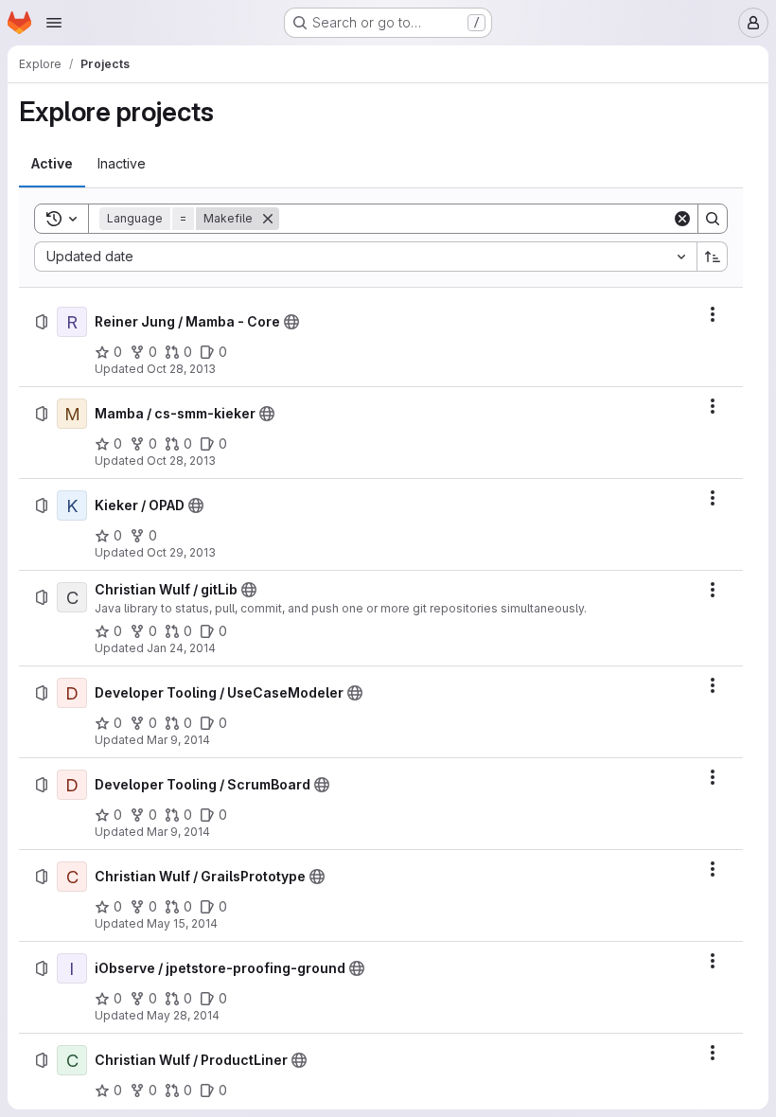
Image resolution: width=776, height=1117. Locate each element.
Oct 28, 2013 (181, 369)
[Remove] (267, 218)
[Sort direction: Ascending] (712, 256)
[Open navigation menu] (54, 23)
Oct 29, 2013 (181, 552)
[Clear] (682, 218)
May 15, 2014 (182, 923)
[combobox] (365, 256)
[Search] (712, 219)
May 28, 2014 (183, 1015)
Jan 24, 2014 (181, 648)
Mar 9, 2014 (178, 740)
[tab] (52, 163)
